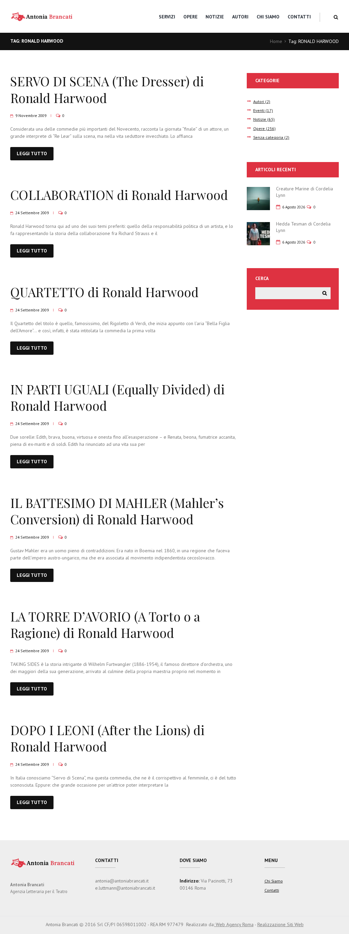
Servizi (167, 17)
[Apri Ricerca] (336, 17)
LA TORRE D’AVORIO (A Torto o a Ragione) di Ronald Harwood (105, 624)
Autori (240, 17)
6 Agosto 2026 (293, 207)
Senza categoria (268, 137)
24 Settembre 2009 (32, 212)
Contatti (299, 17)
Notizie (215, 17)
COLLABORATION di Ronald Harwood (119, 194)
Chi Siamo (268, 17)
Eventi (258, 110)
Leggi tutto (32, 153)
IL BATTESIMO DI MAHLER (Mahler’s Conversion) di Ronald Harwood (117, 510)
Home (276, 41)
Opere (190, 17)
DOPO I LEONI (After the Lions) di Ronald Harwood (107, 738)
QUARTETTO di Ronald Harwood (104, 291)
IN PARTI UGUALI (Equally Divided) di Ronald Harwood (117, 397)
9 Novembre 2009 (30, 115)
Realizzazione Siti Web (280, 924)
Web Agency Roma (234, 924)
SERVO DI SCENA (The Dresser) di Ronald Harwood (107, 89)
